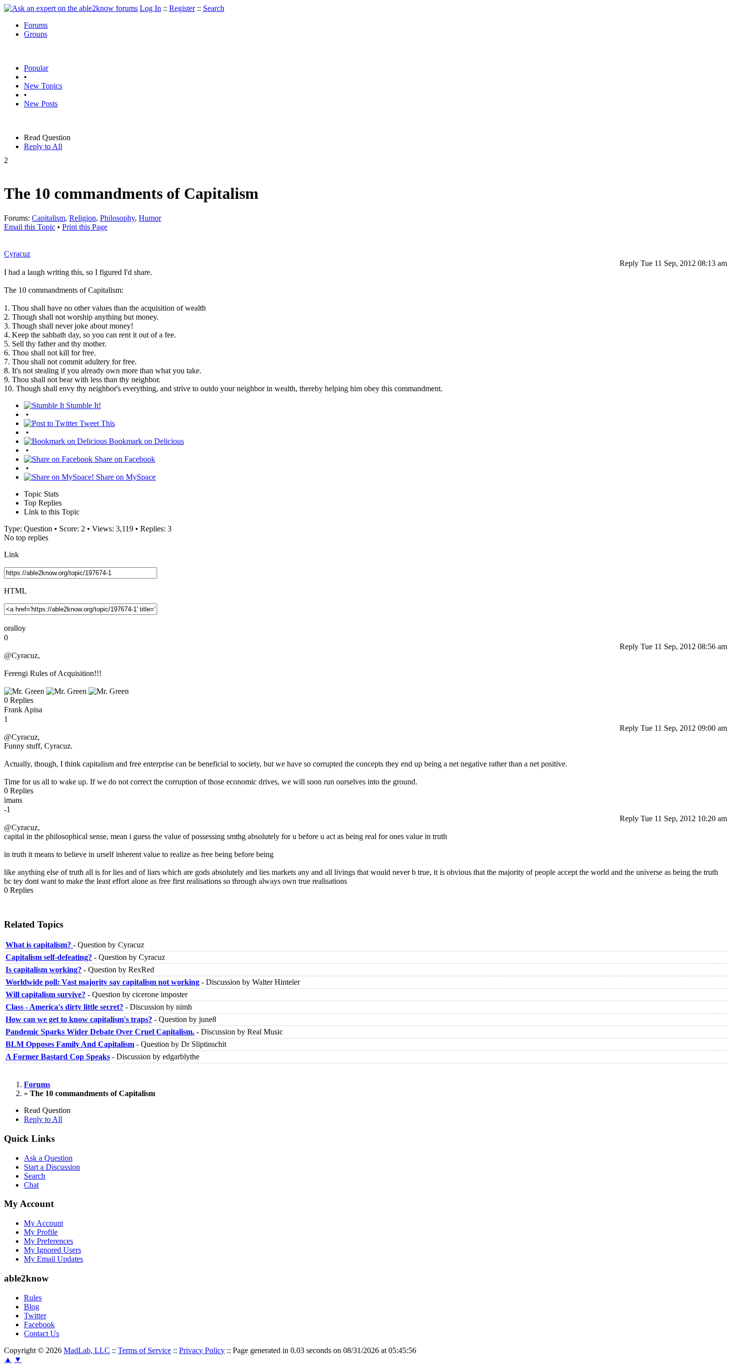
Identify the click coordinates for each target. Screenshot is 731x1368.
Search (213, 8)
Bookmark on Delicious (145, 441)
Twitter (35, 1315)
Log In (150, 8)
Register (182, 8)
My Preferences (48, 1241)
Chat (31, 1185)
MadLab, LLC (87, 1350)
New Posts (41, 103)
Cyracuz (17, 254)
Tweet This (96, 423)
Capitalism (48, 218)
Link (11, 554)
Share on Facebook (123, 459)
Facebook (39, 1324)
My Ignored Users (52, 1250)
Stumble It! (82, 405)
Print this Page (84, 227)
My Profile (41, 1232)
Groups (35, 34)
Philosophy (117, 218)
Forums (36, 25)
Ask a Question (48, 1158)
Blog (31, 1306)
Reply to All (43, 146)
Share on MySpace (125, 477)
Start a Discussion (52, 1167)
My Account (43, 1223)
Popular (36, 68)
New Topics (43, 86)
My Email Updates (53, 1259)
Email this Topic (29, 227)
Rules (33, 1297)
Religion (82, 218)
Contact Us (41, 1333)
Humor (150, 218)
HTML (15, 591)
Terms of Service (144, 1350)
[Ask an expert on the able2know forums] (71, 8)
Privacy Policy (202, 1350)
